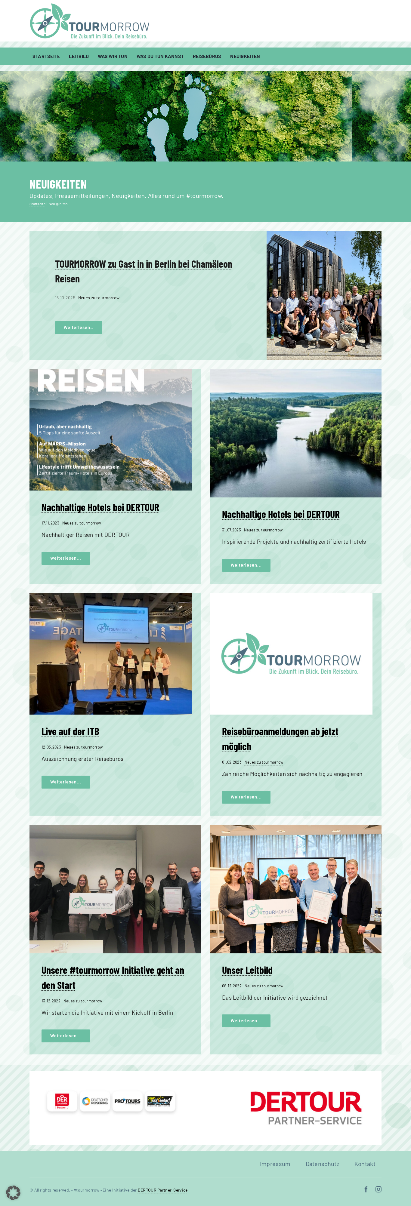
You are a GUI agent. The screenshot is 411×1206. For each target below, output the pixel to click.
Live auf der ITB (70, 731)
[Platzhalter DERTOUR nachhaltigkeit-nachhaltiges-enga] (296, 371)
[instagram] (378, 1189)
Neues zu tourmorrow (98, 297)
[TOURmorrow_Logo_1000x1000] (291, 595)
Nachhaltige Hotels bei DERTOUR (100, 507)
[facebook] (366, 1189)
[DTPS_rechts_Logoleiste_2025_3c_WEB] (205, 1073)
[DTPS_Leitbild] (296, 827)
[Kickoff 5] (115, 827)
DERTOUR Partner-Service (163, 1189)
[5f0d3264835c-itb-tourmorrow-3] (110, 595)
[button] (13, 1193)
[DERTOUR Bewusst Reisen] (110, 371)
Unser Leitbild (247, 970)
